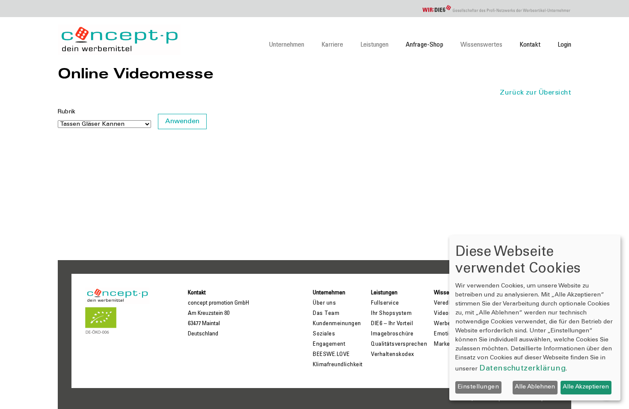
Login (564, 44)
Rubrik (66, 112)
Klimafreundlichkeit (338, 365)
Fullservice (385, 303)
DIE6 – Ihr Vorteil (392, 324)
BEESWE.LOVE (331, 355)
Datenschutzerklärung (522, 369)
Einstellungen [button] (478, 387)
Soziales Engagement (329, 339)
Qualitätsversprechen (399, 344)
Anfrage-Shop (424, 44)
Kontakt (529, 44)
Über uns (324, 303)
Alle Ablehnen (535, 387)
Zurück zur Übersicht (535, 92)
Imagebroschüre (392, 334)
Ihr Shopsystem (391, 314)
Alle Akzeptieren (586, 387)
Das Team (326, 314)
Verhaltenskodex (392, 355)
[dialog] (534, 317)
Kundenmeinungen (337, 324)
